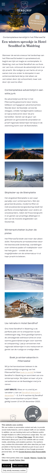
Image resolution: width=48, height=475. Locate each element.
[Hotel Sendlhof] (24, 8)
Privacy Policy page (25, 437)
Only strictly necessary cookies (14, 470)
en (42, 4)
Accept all (6, 466)
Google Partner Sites (17, 460)
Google (26, 458)
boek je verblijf (27, 372)
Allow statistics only (20, 466)
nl (45, 4)
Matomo (33, 458)
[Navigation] (3, 4)
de (39, 4)
